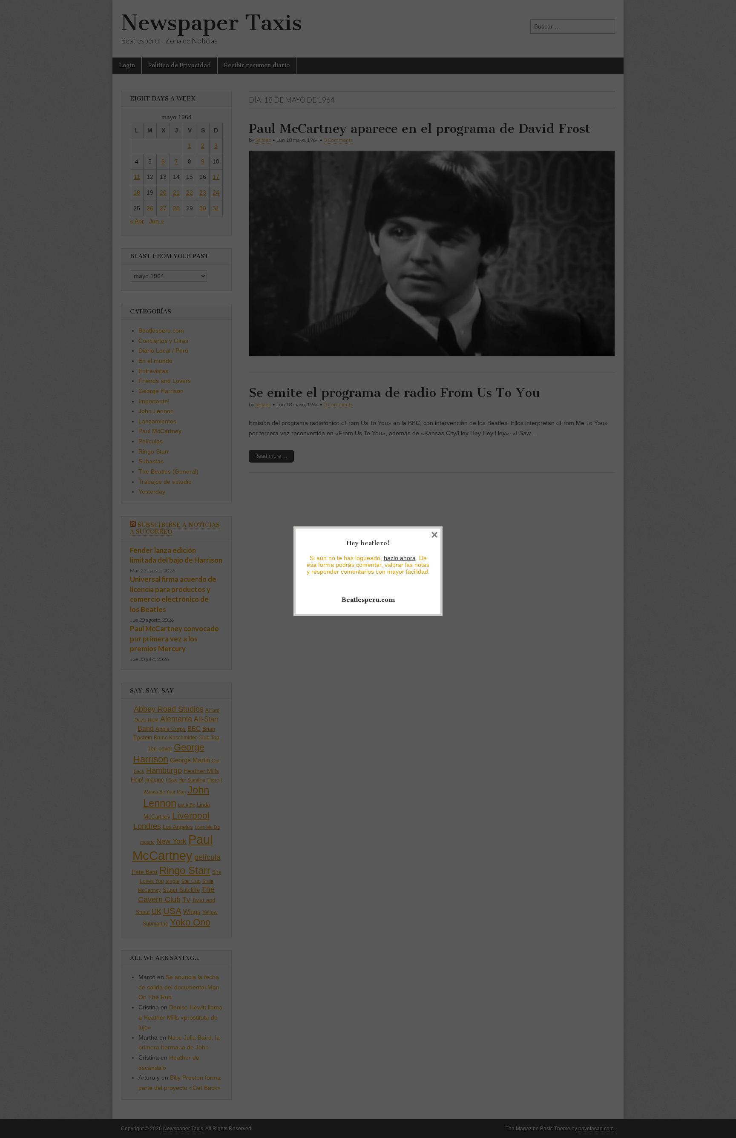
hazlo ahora (400, 558)
